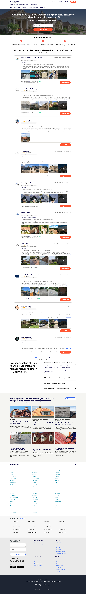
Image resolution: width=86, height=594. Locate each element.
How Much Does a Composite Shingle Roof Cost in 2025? (20, 422)
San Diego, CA (16, 532)
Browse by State (23, 518)
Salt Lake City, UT (48, 529)
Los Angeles (13, 478)
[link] (43, 59)
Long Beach (13, 476)
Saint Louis (34, 487)
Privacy (36, 585)
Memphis (57, 478)
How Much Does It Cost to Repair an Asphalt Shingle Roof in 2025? (65, 423)
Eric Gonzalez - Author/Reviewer (62, 419)
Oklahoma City (35, 512)
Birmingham (13, 468)
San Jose (12, 489)
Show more (68, 99)
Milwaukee (57, 508)
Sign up (18, 554)
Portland (57, 468)
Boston (34, 474)
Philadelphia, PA (16, 529)
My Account (58, 542)
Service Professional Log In (39, 558)
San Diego (12, 484)
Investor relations (59, 565)
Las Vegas (34, 489)
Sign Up (73, 1)
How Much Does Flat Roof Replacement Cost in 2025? (17, 449)
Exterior (16, 4)
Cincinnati (34, 505)
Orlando (12, 503)
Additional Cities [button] (13, 535)
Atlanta (11, 508)
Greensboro (35, 499)
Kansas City (35, 484)
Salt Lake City (58, 495)
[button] (25, 74)
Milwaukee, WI (16, 527)
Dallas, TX (61, 521)
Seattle (56, 503)
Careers (57, 561)
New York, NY (62, 527)
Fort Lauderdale (14, 497)
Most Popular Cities (13, 518)
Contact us (58, 567)
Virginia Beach (58, 501)
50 (49, 357)
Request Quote (65, 82)
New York (34, 493)
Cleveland (34, 508)
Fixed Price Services (38, 545)
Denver (12, 491)
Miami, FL (61, 524)
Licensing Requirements (61, 553)
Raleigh (34, 501)
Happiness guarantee (60, 569)
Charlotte (34, 497)
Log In (66, 1)
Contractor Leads (38, 563)
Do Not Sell (44, 585)
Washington (13, 495)
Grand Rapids (35, 478)
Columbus (34, 510)
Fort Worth (57, 489)
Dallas (56, 484)
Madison (57, 505)
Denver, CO (15, 524)
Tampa (11, 505)
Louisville (34, 468)
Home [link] (11, 7)
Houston (57, 491)
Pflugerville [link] (18, 7)
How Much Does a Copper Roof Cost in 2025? (42, 423)
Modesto (12, 480)
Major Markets (14, 464)
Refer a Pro (58, 547)
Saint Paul (34, 482)
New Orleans (35, 470)
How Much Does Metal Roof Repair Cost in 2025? (64, 449)
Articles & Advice (33, 4)
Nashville (57, 480)
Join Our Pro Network (38, 559)
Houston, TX (31, 524)
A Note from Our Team (60, 551)
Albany (34, 491)
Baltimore (34, 472)
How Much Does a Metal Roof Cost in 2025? (42, 450)
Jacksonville (13, 499)
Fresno (11, 474)
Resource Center (59, 545)
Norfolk (56, 497)
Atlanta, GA (15, 521)
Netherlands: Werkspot (51, 581)
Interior (11, 4)
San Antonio (57, 493)
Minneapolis (35, 480)
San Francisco (13, 487)
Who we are (58, 559)
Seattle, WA (46, 532)
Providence (57, 476)
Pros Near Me (58, 549)
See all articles (70, 398)
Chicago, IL (46, 521)
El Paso (56, 487)
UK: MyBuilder (58, 581)
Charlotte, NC (31, 521)
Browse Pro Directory (38, 544)
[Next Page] (53, 357)
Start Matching (43, 29)
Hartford (12, 493)
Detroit (34, 476)
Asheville (34, 495)
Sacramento (13, 482)
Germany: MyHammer (36, 581)
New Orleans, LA (48, 527)
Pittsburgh (57, 474)
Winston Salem (35, 503)
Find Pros (36, 542)
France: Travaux (28, 581)
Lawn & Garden (22, 4)
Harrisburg (57, 470)
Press (57, 563)
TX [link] (14, 7)
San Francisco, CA (32, 532)
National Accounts (38, 565)
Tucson (11, 472)
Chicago (12, 510)
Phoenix (12, 470)
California (39, 585)
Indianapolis (13, 512)
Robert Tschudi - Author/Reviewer (40, 419)
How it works (58, 558)
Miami (11, 501)
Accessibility (49, 585)
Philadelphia (57, 472)
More (27, 4)
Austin (56, 482)
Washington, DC (63, 532)
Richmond (57, 499)
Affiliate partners (59, 571)
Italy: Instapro (43, 581)
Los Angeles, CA (47, 524)
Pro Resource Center (38, 561)
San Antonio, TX (63, 529)
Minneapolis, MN (32, 527)
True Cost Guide (59, 544)
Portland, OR (31, 529)
